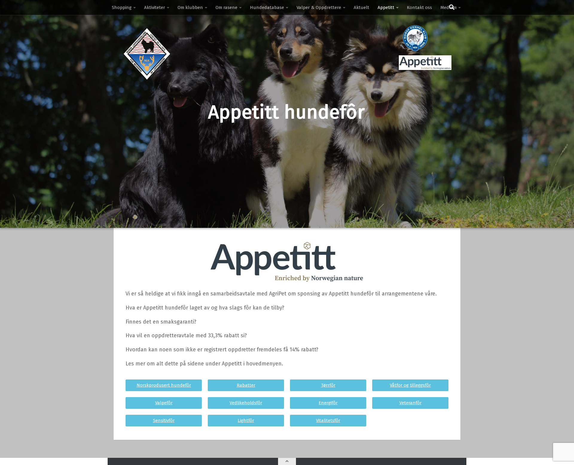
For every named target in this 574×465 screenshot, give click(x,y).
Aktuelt (361, 7)
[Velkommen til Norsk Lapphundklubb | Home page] (147, 54)
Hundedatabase (267, 7)
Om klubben (190, 7)
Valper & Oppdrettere (319, 7)
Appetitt (386, 7)
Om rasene (226, 7)
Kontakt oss (419, 7)
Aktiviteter (154, 7)
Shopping (122, 7)
